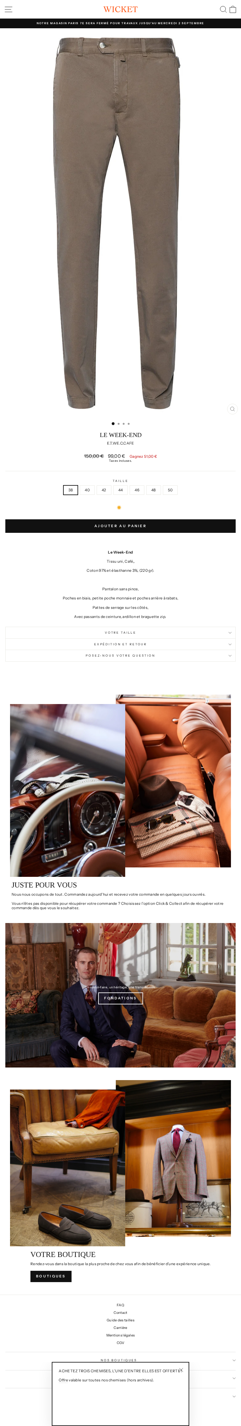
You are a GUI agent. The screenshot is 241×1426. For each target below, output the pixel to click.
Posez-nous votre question (120, 655)
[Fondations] (120, 995)
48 (153, 490)
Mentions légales (120, 1335)
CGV (121, 1343)
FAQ (120, 1305)
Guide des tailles (120, 1320)
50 (170, 490)
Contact (120, 1312)
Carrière (120, 1327)
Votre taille (120, 632)
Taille (120, 481)
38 (70, 490)
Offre (63, 1380)
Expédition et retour (120, 644)
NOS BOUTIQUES (119, 1360)
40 (87, 490)
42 (104, 490)
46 (137, 490)
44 (120, 490)
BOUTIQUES (51, 1276)
